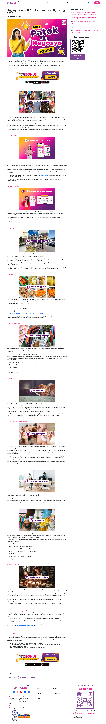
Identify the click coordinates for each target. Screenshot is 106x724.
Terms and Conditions (58, 696)
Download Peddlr (41, 701)
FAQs (38, 696)
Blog (59, 3)
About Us (55, 688)
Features (39, 691)
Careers (39, 698)
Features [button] (50, 3)
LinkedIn (23, 677)
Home (42, 3)
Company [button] (80, 3)
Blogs (54, 691)
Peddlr (10, 636)
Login (97, 2)
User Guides (40, 693)
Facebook (13, 677)
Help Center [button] (68, 3)
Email (33, 677)
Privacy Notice (56, 693)
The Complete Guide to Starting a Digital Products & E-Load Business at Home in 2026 (84, 13)
